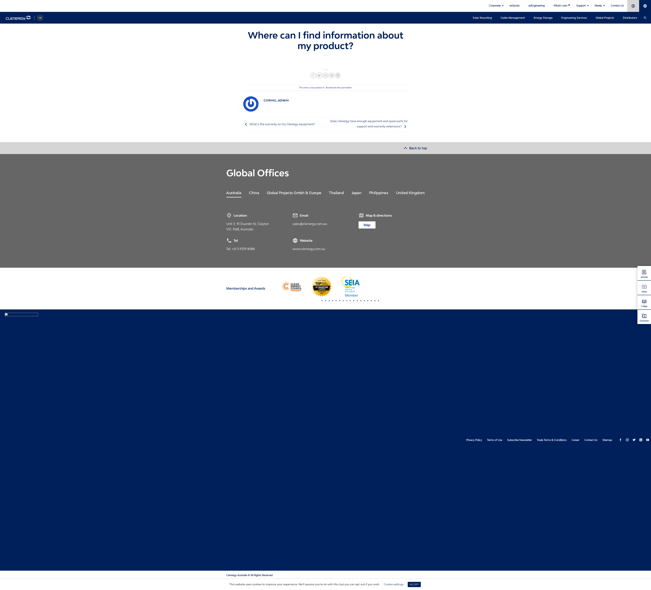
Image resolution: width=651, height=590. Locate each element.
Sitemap (607, 440)
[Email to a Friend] (325, 75)
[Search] (645, 18)
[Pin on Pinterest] (331, 75)
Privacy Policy (474, 440)
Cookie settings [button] (393, 584)
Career (575, 440)
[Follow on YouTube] (647, 440)
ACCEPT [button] (414, 584)
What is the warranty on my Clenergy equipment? (282, 124)
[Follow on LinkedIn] (640, 440)
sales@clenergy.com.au (309, 224)
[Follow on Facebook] (620, 440)
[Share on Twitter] (319, 75)
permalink (346, 87)
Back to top (418, 148)
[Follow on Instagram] (627, 440)
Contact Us (590, 440)
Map (367, 225)
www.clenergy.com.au (308, 249)
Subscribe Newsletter (519, 440)
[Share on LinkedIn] (338, 75)
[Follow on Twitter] (634, 440)
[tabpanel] (292, 286)
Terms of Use (494, 440)
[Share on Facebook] (313, 75)
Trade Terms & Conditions (552, 440)
